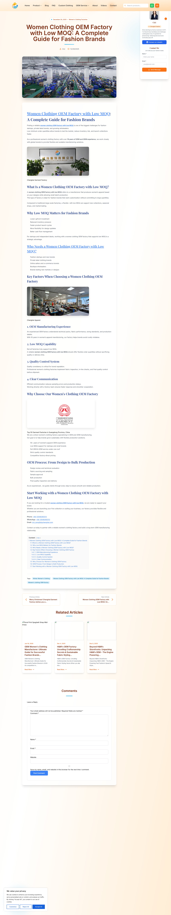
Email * (144, 61)
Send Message (156, 69)
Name (33, 739)
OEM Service (81, 5)
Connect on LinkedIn (155, 42)
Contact (113, 5)
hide (38, 538)
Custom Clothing (65, 5)
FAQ (53, 5)
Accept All (38, 907)
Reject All (26, 907)
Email (33, 748)
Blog (47, 5)
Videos (104, 5)
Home (27, 5)
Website (33, 757)
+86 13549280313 (40, 517)
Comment (34, 713)
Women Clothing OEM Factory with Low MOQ (68, 113)
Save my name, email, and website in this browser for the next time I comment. (59, 770)
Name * (144, 53)
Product (36, 5)
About (95, 5)
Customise (12, 907)
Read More (28, 669)
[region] (26, 899)
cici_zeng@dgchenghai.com (42, 522)
